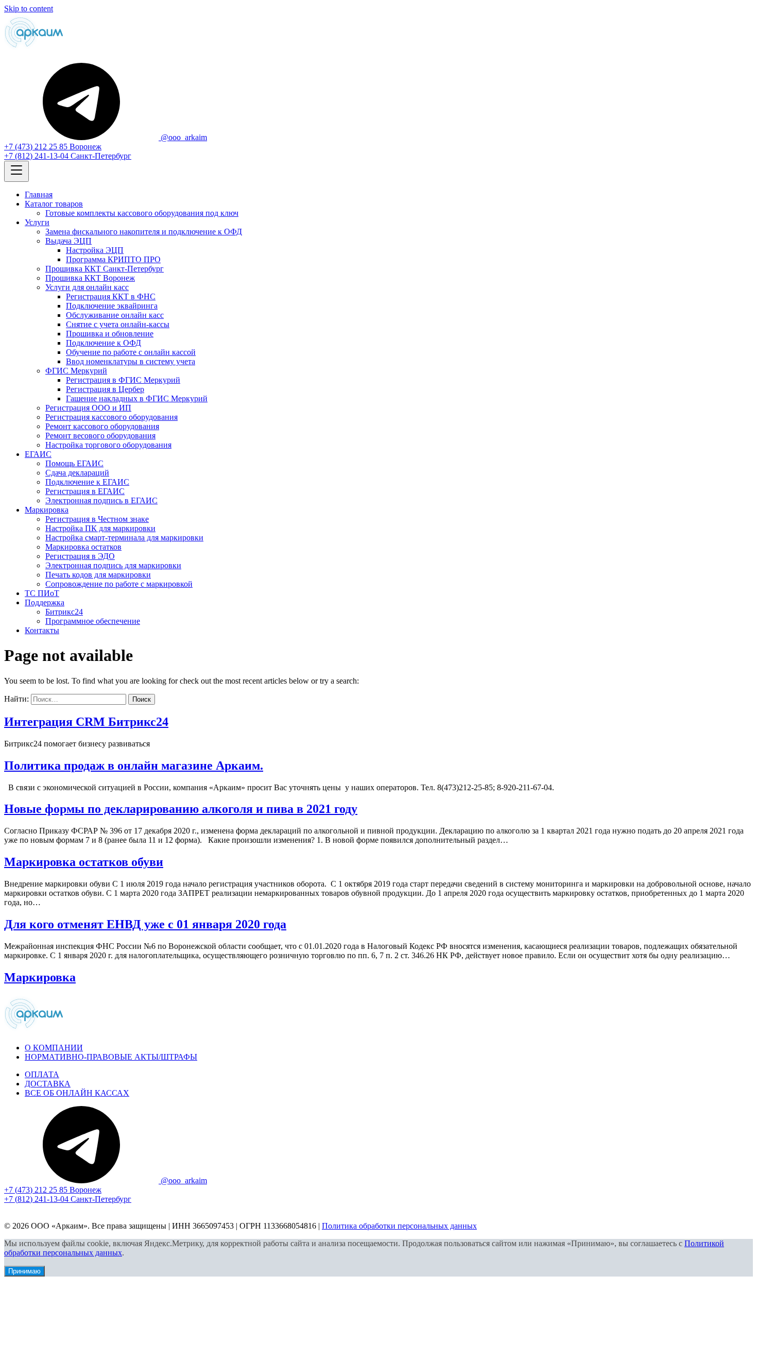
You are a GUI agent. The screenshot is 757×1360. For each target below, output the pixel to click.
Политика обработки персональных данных (399, 1225)
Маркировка (46, 509)
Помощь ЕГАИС (74, 463)
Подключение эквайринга (112, 305)
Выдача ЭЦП (68, 240)
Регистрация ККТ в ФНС (111, 296)
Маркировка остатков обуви (83, 862)
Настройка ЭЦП (95, 250)
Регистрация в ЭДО (80, 556)
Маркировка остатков (83, 546)
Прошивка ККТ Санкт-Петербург (104, 268)
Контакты (42, 630)
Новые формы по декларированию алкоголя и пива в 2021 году (180, 808)
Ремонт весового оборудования (100, 435)
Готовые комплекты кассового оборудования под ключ (141, 213)
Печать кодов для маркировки (98, 574)
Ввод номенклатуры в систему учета (130, 361)
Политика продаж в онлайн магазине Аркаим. (133, 765)
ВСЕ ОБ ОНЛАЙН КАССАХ (77, 1093)
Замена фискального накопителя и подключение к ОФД (143, 231)
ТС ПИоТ (42, 593)
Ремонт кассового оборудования (102, 426)
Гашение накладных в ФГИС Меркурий (137, 398)
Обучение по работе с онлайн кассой (131, 352)
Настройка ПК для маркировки (100, 528)
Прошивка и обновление (109, 333)
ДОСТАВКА (48, 1083)
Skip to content (28, 8)
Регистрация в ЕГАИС (85, 491)
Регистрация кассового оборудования (111, 417)
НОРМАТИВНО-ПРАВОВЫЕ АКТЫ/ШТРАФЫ (111, 1056)
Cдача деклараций (77, 472)
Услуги (37, 222)
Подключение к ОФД (103, 342)
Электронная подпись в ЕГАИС (101, 500)
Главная (39, 194)
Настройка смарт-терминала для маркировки (124, 537)
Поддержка (44, 602)
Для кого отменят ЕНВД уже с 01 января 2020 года (145, 924)
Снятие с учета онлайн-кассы (117, 324)
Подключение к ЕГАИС (87, 482)
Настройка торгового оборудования (108, 444)
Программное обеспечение (92, 621)
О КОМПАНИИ (54, 1047)
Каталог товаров (54, 203)
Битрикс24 (64, 611)
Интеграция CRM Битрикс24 (86, 721)
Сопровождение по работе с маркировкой (119, 584)
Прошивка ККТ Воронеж (90, 278)
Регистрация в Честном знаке (97, 519)
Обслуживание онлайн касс (115, 315)
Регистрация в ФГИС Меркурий (123, 380)
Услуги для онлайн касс (87, 287)
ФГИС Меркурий (76, 370)
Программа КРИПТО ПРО (113, 259)
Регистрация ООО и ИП (88, 407)
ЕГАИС (38, 454)
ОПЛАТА (42, 1074)
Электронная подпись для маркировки (113, 565)
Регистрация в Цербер (105, 389)
